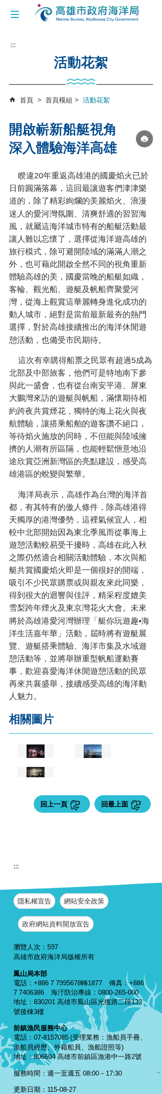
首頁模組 (58, 100)
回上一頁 (54, 804)
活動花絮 (96, 100)
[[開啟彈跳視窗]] (36, 751)
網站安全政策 (84, 901)
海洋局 (87, 13)
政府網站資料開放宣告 (56, 924)
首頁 (26, 100)
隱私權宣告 (34, 901)
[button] (14, 14)
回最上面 (114, 804)
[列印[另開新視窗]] (144, 138)
